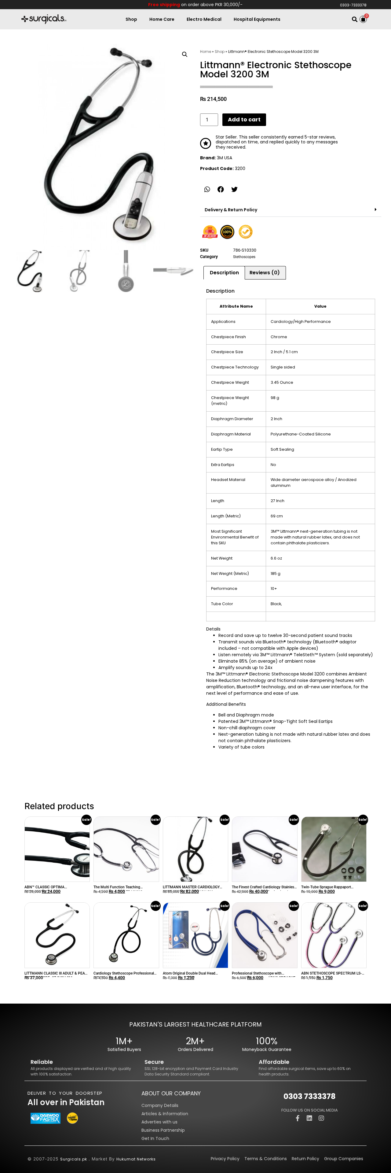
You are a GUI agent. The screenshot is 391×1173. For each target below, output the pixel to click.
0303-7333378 (353, 5)
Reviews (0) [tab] (265, 272)
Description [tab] (224, 272)
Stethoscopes (244, 257)
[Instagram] (321, 1118)
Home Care (161, 19)
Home (205, 51)
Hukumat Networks (136, 1159)
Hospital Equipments (257, 19)
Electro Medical (204, 19)
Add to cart (244, 119)
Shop (131, 19)
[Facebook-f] (297, 1118)
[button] (354, 19)
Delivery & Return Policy (231, 210)
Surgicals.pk (73, 1159)
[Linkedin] (309, 1118)
